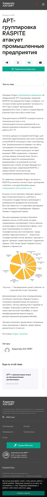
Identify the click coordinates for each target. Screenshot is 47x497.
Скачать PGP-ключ (25, 445)
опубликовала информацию (30, 95)
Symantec (24, 334)
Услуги (27, 426)
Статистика (29, 432)
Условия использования (33, 476)
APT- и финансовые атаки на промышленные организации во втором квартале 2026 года (18, 377)
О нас (4, 437)
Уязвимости (7, 432)
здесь (29, 488)
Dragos (16, 334)
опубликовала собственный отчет (17, 188)
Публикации (7, 426)
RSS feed (9, 417)
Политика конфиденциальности (13, 476)
